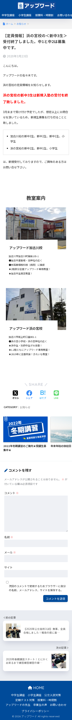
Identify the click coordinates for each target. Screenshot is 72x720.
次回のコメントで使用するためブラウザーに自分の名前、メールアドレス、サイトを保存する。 (37, 588)
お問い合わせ (58, 705)
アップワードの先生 (18, 705)
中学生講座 (8, 15)
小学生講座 (24, 15)
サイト (8, 567)
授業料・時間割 (44, 15)
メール (10, 552)
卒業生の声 (40, 705)
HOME (38, 687)
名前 (8, 537)
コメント (11, 493)
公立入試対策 (52, 695)
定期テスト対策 (25, 700)
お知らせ (25, 407)
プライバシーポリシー (35, 711)
